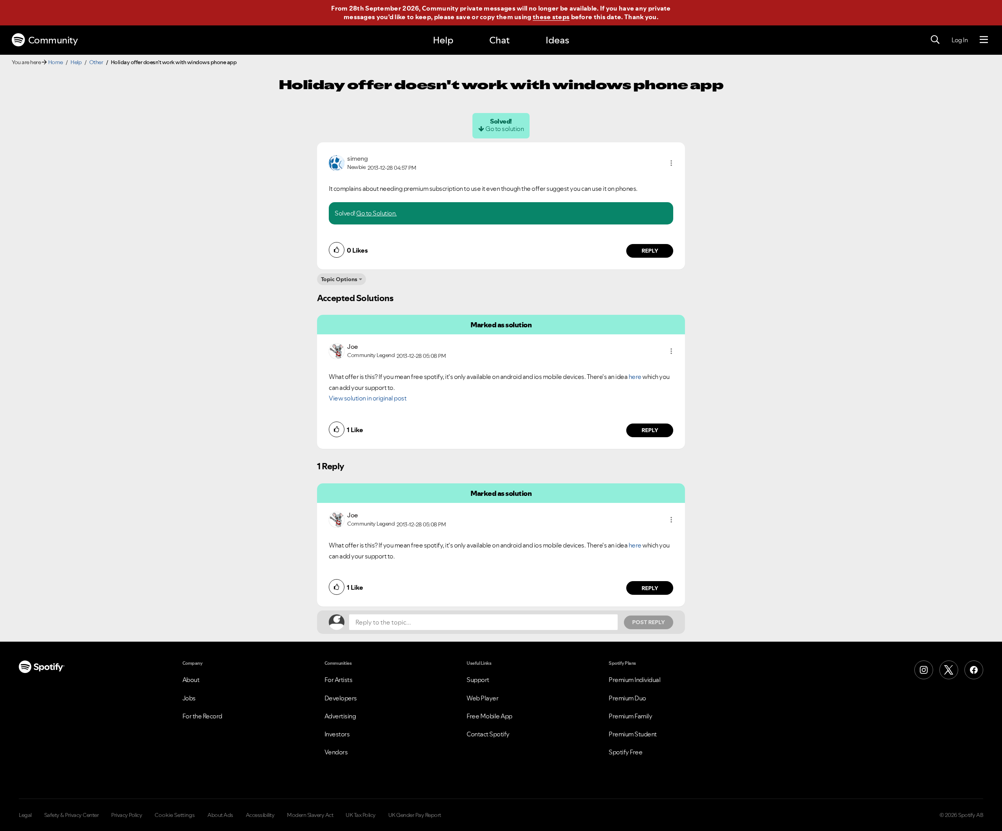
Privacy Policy (126, 814)
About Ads (220, 814)
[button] (671, 163)
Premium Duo (627, 698)
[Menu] (983, 39)
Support (478, 679)
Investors (337, 734)
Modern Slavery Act (310, 814)
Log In (960, 40)
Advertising (340, 716)
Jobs (189, 698)
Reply (650, 251)
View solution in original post (367, 398)
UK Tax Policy (361, 814)
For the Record (202, 716)
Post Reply (648, 622)
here (635, 376)
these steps (551, 17)
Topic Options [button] (339, 279)
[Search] (935, 40)
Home (55, 62)
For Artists (338, 679)
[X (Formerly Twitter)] (948, 669)
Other (96, 62)
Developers (340, 698)
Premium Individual (634, 679)
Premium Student (633, 734)
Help (443, 40)
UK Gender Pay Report (414, 814)
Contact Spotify (488, 734)
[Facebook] (973, 669)
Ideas (557, 40)
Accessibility (260, 814)
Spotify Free (625, 752)
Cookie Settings (175, 814)
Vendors (336, 752)
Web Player (482, 698)
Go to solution (504, 128)
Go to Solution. (376, 213)
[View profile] (336, 162)
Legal (25, 814)
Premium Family (630, 716)
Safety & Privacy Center (71, 814)
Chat (499, 40)
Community (53, 40)
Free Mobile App (489, 716)
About (191, 679)
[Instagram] (923, 669)
